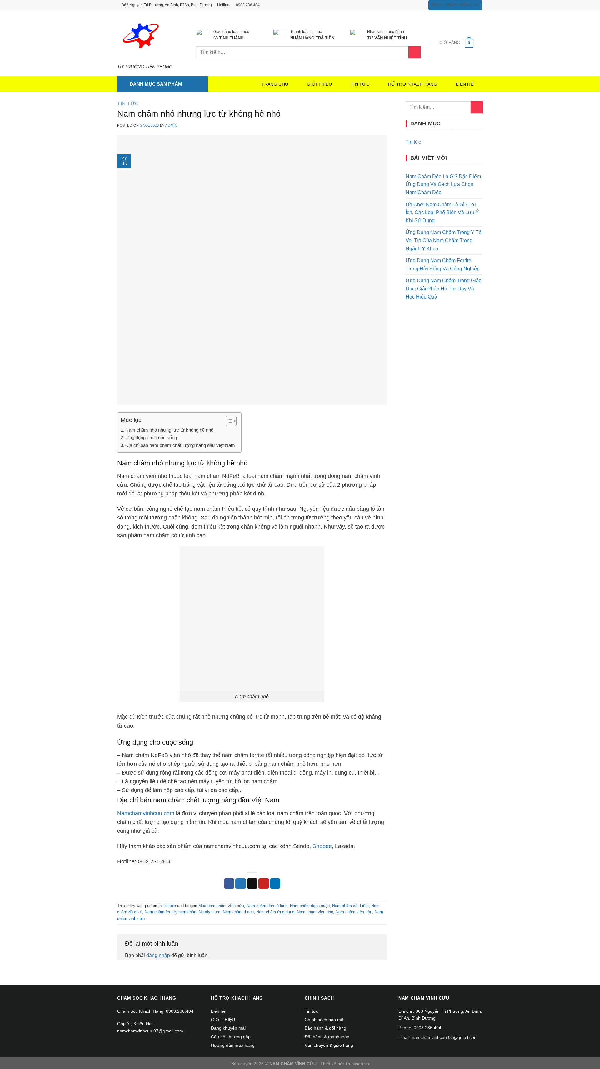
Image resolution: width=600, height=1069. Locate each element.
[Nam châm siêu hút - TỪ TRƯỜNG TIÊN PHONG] (147, 37)
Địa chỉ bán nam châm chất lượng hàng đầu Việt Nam (180, 445)
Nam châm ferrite (160, 912)
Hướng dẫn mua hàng (233, 1045)
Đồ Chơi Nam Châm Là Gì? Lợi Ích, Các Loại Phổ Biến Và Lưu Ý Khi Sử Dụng (442, 212)
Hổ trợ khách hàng (412, 84)
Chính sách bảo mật (325, 1019)
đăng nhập (158, 955)
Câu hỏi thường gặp (231, 1036)
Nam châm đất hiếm (350, 905)
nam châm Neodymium (199, 912)
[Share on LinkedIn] (275, 883)
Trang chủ (275, 84)
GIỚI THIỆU (319, 84)
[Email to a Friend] (252, 883)
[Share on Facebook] (229, 883)
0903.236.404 (247, 5)
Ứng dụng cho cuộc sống (151, 437)
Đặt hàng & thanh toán (327, 1036)
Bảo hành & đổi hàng (325, 1028)
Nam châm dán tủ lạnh (267, 905)
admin (171, 125)
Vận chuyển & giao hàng (329, 1045)
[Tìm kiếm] (414, 52)
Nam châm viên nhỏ (315, 912)
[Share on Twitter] (240, 883)
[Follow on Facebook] (401, 5)
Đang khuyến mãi (228, 1028)
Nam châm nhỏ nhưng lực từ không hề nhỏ (169, 430)
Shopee (322, 846)
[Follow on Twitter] (413, 5)
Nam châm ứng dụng (275, 912)
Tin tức (360, 84)
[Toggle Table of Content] (228, 421)
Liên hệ (464, 84)
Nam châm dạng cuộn (310, 905)
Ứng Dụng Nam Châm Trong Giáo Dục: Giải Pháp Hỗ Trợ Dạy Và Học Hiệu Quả (444, 288)
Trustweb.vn (357, 1063)
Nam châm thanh (238, 912)
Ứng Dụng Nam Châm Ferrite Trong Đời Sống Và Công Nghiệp (443, 264)
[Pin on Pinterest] (263, 883)
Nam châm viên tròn (354, 912)
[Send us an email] (419, 5)
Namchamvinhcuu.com (145, 813)
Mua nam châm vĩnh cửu (221, 905)
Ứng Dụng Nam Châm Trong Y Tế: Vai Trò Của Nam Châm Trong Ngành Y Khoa (444, 240)
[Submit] (477, 107)
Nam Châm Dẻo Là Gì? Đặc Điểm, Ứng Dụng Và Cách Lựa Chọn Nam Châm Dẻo (444, 184)
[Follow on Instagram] (407, 5)
